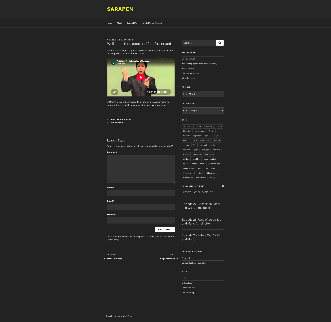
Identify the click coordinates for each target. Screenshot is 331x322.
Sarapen (120, 9)
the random (117, 123)
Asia (220, 126)
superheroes (188, 168)
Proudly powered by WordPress (119, 316)
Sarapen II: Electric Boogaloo (194, 263)
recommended (210, 159)
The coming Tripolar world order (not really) (199, 63)
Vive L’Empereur (188, 78)
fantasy (186, 145)
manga (186, 154)
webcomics (188, 178)
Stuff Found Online (121, 119)
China (218, 136)
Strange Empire (188, 68)
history (213, 145)
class (185, 140)
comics (194, 140)
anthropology (209, 126)
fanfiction (217, 140)
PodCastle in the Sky (193, 186)
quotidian (196, 159)
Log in (184, 278)
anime (198, 126)
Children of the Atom (190, 73)
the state (187, 173)
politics (186, 159)
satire (194, 164)
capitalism (197, 136)
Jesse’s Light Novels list (197, 192)
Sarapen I (186, 258)
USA (201, 173)
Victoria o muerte (189, 59)
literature (216, 150)
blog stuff (187, 131)
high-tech (203, 145)
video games (211, 173)
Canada (186, 136)
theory (199, 168)
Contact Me (132, 23)
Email (110, 201)
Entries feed (187, 283)
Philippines (209, 154)
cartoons (208, 136)
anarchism (187, 126)
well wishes (201, 178)
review (186, 164)
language (205, 150)
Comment (113, 152)
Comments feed (188, 288)
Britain (211, 131)
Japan (195, 150)
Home (109, 23)
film (194, 145)
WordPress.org (188, 292)
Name (110, 187)
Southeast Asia (214, 164)
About (119, 23)
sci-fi (202, 164)
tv (195, 173)
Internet (186, 150)
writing (212, 178)
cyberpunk (204, 140)
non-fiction (197, 154)
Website (111, 214)
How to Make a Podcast (152, 23)
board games (199, 131)
